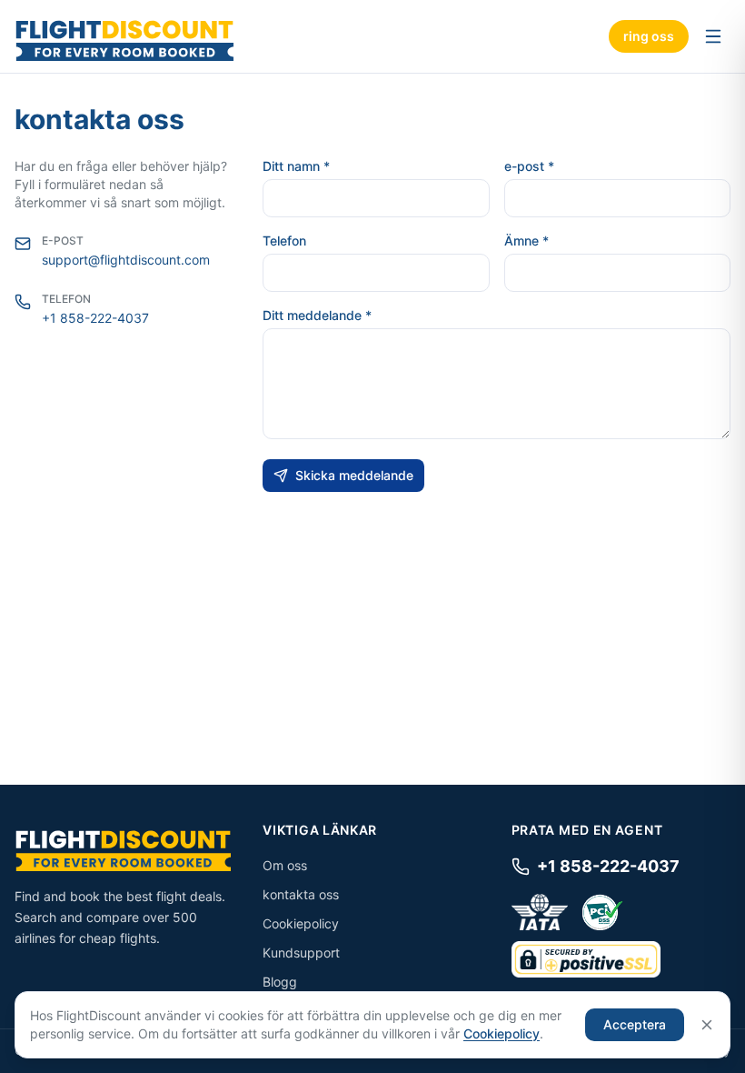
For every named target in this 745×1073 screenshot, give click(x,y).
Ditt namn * (296, 166)
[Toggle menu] (713, 36)
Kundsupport (301, 952)
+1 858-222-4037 (95, 318)
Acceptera (634, 1024)
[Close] (707, 1025)
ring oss (648, 36)
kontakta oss (301, 894)
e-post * (529, 166)
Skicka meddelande (354, 475)
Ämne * (526, 240)
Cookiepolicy (301, 923)
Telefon (284, 240)
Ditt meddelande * (317, 315)
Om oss (285, 865)
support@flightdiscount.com (126, 259)
